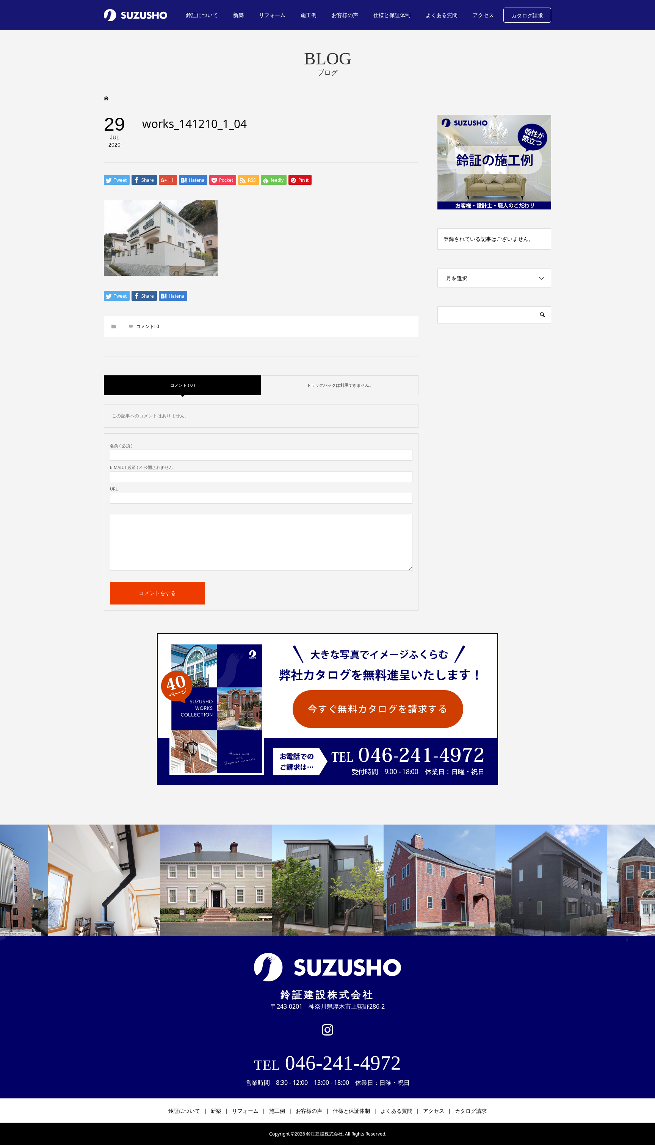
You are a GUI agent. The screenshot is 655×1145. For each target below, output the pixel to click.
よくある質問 (442, 15)
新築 (238, 15)
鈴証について (202, 15)
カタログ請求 (527, 15)
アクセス (483, 15)
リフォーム (272, 15)
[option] (104, 880)
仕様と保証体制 (392, 15)
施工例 (309, 15)
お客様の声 (345, 15)
